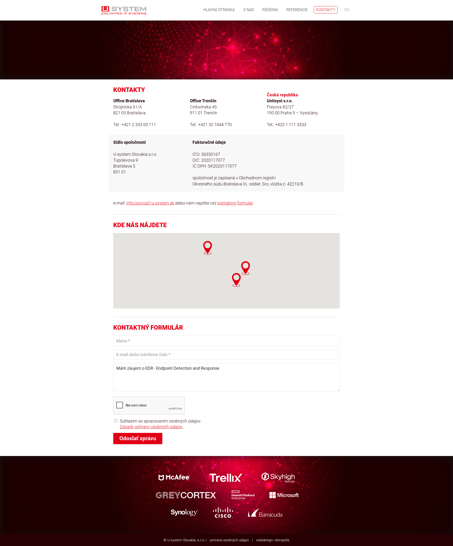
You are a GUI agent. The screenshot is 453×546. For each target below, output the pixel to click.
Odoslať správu (137, 438)
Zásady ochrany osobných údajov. (151, 426)
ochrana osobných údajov (229, 540)
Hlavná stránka (219, 10)
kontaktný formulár (235, 203)
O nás (248, 10)
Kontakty (325, 10)
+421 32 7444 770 (215, 124)
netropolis (281, 540)
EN (346, 10)
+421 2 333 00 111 (139, 124)
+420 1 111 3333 (290, 124)
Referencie (297, 10)
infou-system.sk (150, 203)
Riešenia (270, 10)
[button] (236, 280)
